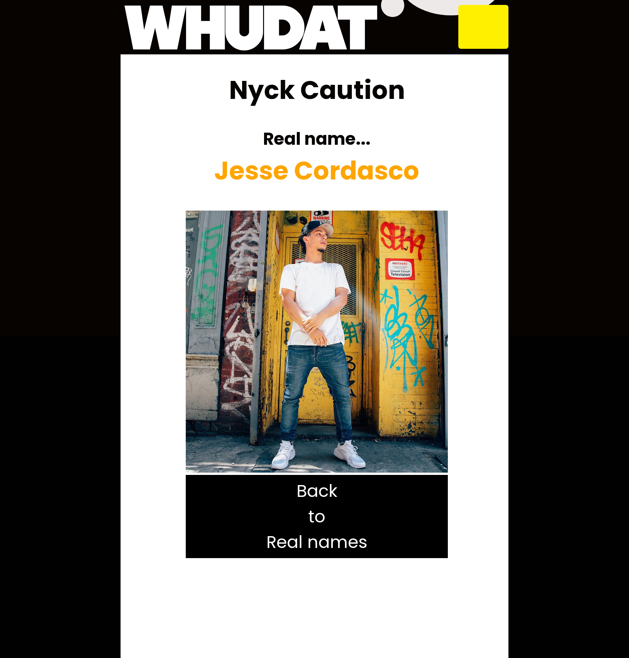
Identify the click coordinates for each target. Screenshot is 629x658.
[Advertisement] (317, 609)
